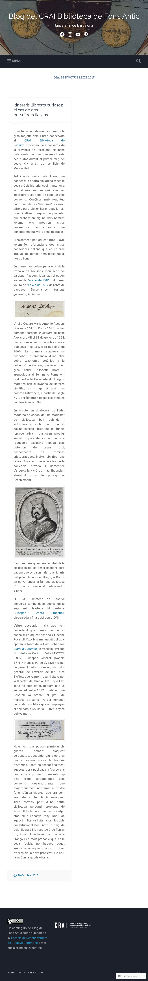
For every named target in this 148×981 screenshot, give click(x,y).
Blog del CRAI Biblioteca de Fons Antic (74, 16)
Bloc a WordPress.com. (25, 972)
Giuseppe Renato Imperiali (39, 613)
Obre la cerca (138, 61)
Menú (16, 61)
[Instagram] (70, 33)
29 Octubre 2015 (28, 875)
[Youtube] (78, 33)
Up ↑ (137, 972)
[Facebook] (62, 33)
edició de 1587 (38, 285)
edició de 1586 (39, 280)
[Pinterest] (86, 33)
